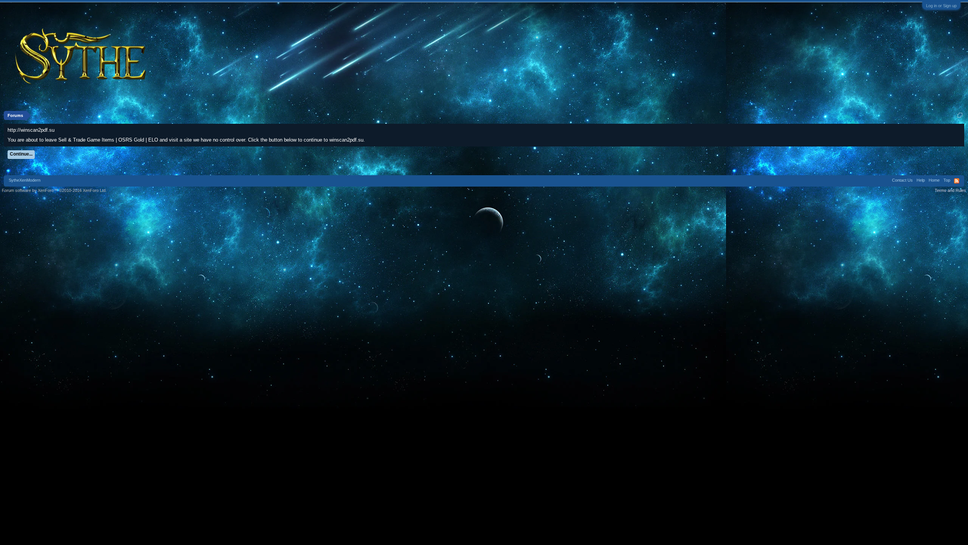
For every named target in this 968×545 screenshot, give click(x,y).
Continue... (21, 154)
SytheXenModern (24, 180)
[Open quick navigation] (959, 115)
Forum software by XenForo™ (54, 190)
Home (934, 180)
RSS (956, 181)
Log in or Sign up (941, 5)
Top (946, 180)
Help (921, 180)
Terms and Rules (950, 190)
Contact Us (902, 180)
